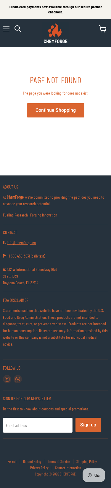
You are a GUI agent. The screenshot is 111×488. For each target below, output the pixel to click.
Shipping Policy (86, 461)
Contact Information (68, 467)
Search (12, 461)
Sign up (88, 425)
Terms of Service (59, 461)
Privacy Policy (39, 467)
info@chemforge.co (21, 242)
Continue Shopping (56, 110)
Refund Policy (32, 461)
